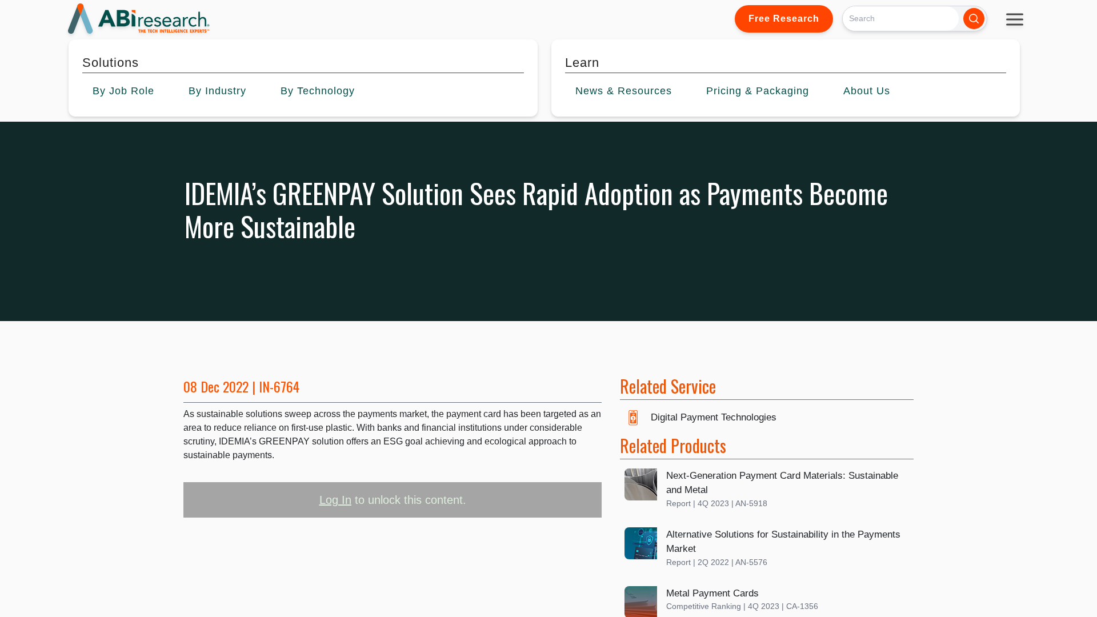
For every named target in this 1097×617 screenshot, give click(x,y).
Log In (335, 500)
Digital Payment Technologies (713, 417)
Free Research (783, 18)
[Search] (973, 18)
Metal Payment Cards (712, 593)
